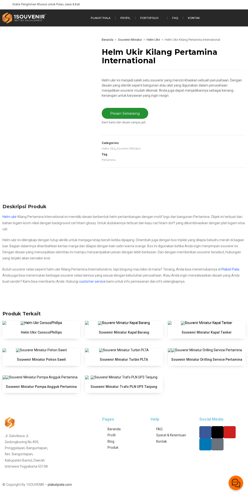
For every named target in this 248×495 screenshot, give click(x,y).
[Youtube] (230, 432)
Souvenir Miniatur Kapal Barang (124, 332)
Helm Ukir (153, 39)
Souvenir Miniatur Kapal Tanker (207, 332)
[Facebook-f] (205, 432)
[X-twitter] (217, 432)
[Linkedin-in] (205, 444)
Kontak (194, 18)
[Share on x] (117, 177)
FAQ (175, 18)
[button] (75, 18)
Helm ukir (9, 217)
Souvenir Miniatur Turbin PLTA (124, 359)
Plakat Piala (100, 18)
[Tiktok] (217, 444)
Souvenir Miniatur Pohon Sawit (41, 359)
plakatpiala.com (60, 485)
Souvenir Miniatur (130, 39)
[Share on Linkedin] (127, 177)
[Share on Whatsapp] (138, 177)
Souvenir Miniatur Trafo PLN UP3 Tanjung (124, 387)
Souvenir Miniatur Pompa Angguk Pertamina (41, 387)
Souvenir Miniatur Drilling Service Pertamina (206, 359)
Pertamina (109, 160)
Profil (125, 18)
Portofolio (149, 18)
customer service (92, 281)
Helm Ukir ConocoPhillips (41, 332)
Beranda (107, 39)
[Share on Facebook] (106, 177)
